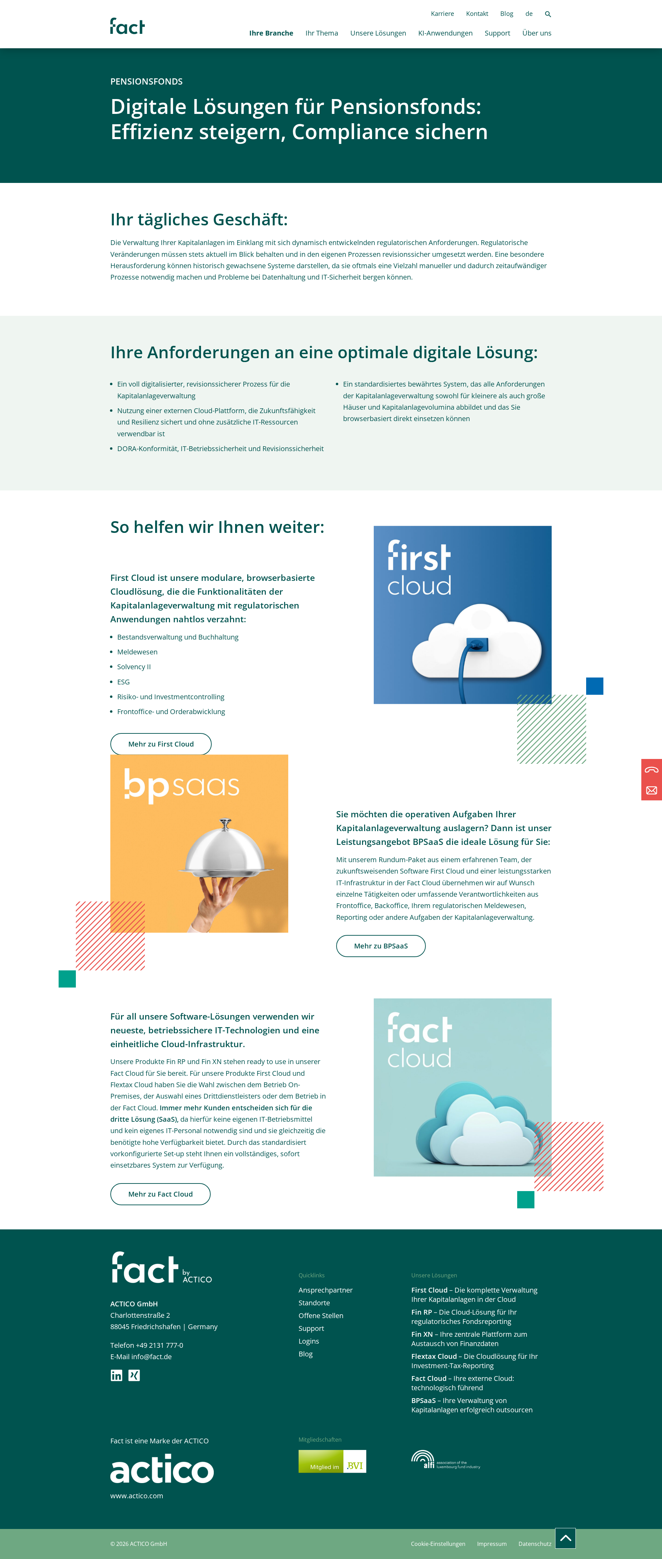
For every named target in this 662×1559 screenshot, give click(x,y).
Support (497, 33)
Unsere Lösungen (378, 33)
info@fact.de (151, 1356)
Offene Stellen (321, 1315)
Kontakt (477, 13)
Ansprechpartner (326, 1290)
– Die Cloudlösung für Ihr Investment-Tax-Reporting (474, 1361)
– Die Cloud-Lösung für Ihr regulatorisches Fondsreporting (464, 1316)
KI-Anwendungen (445, 33)
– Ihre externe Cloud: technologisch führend (462, 1383)
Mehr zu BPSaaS (381, 946)
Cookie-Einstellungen (438, 1544)
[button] (548, 15)
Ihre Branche (271, 33)
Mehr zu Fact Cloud (160, 1194)
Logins (309, 1341)
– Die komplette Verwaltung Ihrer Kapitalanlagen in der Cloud (474, 1294)
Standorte (314, 1302)
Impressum (492, 1544)
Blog (506, 13)
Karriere (442, 13)
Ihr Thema (321, 33)
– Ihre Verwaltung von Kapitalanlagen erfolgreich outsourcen (472, 1405)
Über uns (537, 33)
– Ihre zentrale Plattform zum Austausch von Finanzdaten (469, 1338)
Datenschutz (535, 1544)
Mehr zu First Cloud (161, 744)
